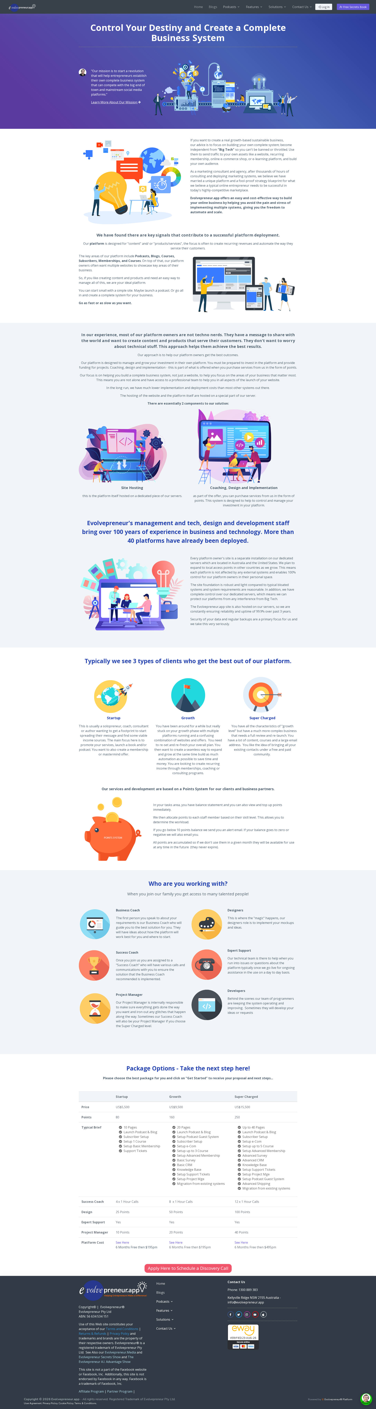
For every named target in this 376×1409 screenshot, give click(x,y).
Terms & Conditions (85, 1403)
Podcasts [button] (230, 7)
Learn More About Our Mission (114, 102)
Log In (325, 7)
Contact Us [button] (300, 7)
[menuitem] (198, 7)
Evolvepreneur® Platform (338, 1399)
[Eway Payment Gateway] (243, 1336)
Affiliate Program (91, 1391)
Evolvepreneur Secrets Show (100, 1357)
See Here (122, 1242)
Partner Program (119, 1391)
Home (198, 7)
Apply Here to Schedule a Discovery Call (188, 1268)
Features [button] (253, 7)
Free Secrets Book (354, 7)
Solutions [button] (276, 7)
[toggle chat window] (366, 1399)
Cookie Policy (66, 1403)
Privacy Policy (50, 1403)
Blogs (213, 7)
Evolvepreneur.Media (120, 1352)
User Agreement (33, 1403)
